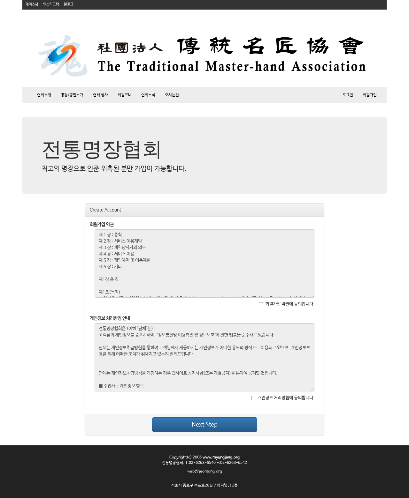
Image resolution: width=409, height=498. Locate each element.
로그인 (348, 95)
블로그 (68, 4)
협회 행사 (100, 95)
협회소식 (148, 95)
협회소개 (44, 95)
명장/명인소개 (72, 95)
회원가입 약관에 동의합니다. (289, 304)
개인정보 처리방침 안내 (110, 318)
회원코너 (125, 95)
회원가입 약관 (102, 224)
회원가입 (370, 95)
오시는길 (172, 95)
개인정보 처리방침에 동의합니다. (286, 397)
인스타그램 (51, 4)
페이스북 (32, 4)
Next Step (205, 424)
